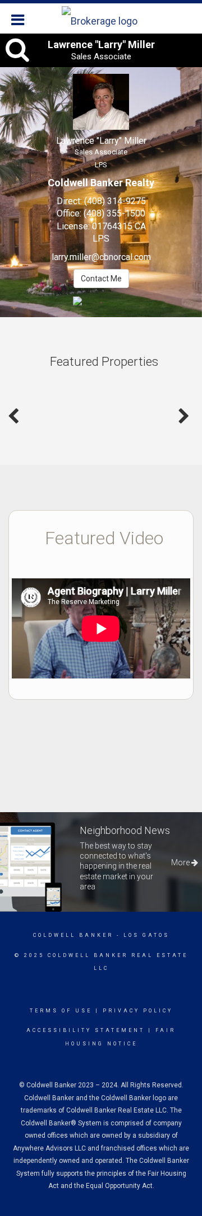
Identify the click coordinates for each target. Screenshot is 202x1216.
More (181, 862)
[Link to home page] (101, 18)
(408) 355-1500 (114, 213)
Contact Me (101, 278)
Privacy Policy (138, 1011)
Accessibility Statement (85, 1030)
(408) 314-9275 (115, 201)
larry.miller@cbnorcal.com (101, 257)
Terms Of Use (61, 1011)
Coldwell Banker (73, 935)
